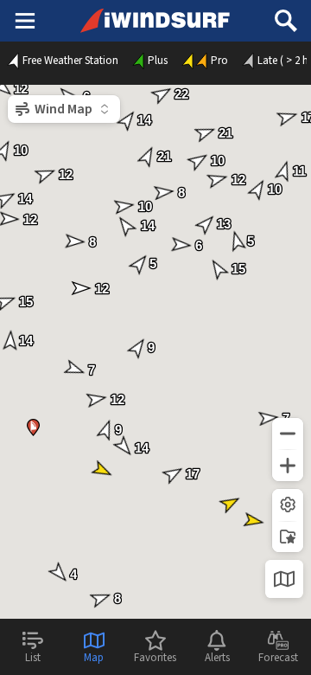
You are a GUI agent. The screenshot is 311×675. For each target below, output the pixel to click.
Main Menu (24, 20)
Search (286, 14)
